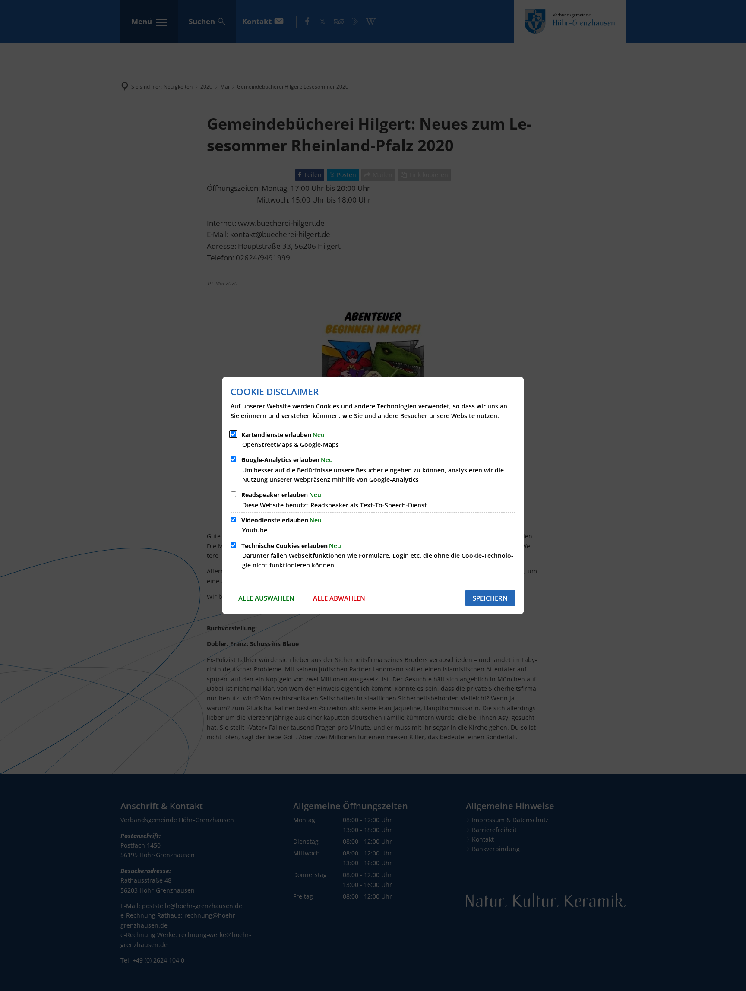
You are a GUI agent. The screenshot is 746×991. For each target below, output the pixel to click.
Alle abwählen (339, 598)
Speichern (490, 598)
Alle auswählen (266, 598)
